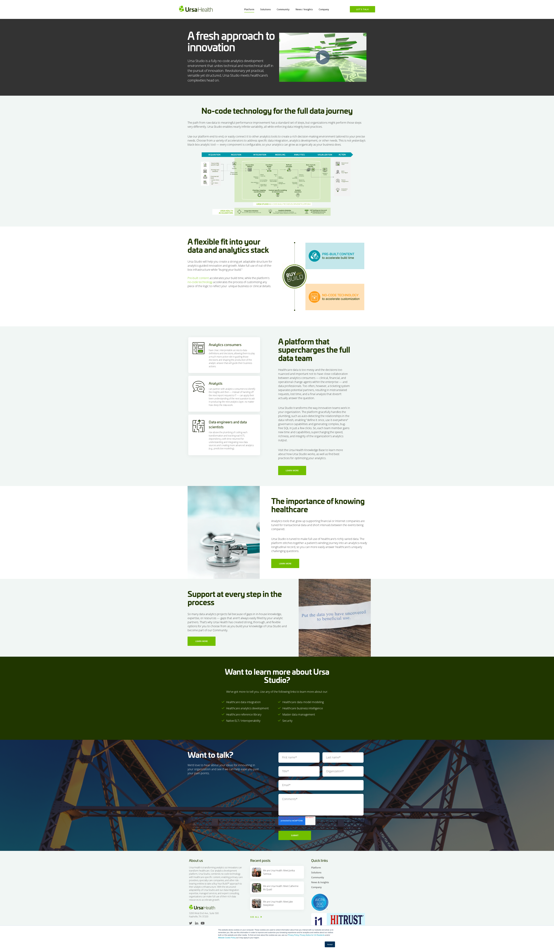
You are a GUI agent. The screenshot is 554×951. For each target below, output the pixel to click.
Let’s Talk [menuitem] (362, 9)
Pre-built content (198, 278)
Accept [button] (330, 944)
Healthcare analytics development (247, 708)
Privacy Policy (293, 935)
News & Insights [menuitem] (320, 882)
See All (254, 917)
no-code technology (200, 282)
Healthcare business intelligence (302, 708)
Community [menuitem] (283, 9)
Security (287, 721)
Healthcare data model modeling (303, 702)
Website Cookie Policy (227, 937)
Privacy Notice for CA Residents (312, 935)
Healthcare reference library (243, 714)
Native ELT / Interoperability (243, 721)
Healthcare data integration (243, 702)
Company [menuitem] (324, 9)
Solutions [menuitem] (265, 9)
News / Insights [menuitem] (304, 9)
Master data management (298, 714)
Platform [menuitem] (249, 9)
